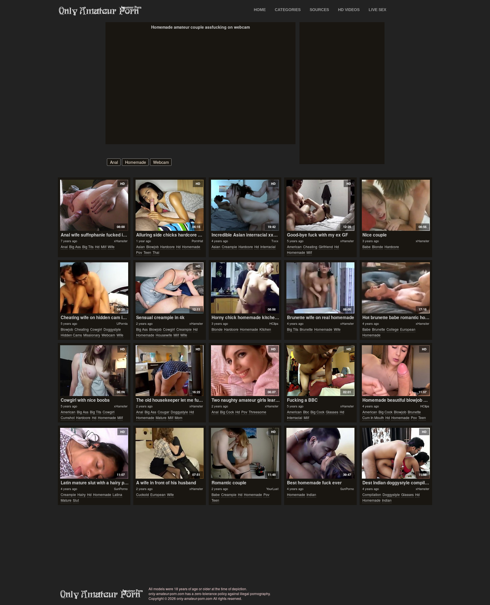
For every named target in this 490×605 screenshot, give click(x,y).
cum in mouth (373, 417)
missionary (91, 334)
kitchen (265, 329)
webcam (161, 162)
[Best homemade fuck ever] (320, 453)
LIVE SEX (377, 9)
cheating (310, 246)
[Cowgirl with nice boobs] (94, 370)
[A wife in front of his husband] (169, 453)
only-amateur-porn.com (100, 594)
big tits (88, 246)
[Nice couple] (396, 205)
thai (156, 252)
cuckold (142, 494)
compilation (371, 494)
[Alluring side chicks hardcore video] (169, 205)
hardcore (167, 246)
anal (114, 162)
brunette (306, 329)
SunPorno (121, 488)
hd (97, 246)
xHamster (121, 240)
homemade (135, 162)
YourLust (272, 488)
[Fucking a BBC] (320, 370)
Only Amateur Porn (98, 11)
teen (147, 252)
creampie (229, 246)
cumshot (68, 417)
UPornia (122, 323)
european (407, 329)
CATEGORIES (288, 9)
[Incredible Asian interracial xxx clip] (245, 205)
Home (260, 9)
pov (139, 252)
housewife (164, 334)
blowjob (152, 246)
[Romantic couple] (245, 453)
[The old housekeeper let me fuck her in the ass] (169, 370)
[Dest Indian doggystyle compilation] (396, 453)
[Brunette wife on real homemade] (320, 287)
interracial (268, 246)
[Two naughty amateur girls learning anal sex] (245, 370)
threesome (257, 411)
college (392, 329)
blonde (377, 246)
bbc (306, 411)
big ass (75, 246)
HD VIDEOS (349, 9)
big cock (227, 411)
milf (103, 246)
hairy (81, 494)
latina (117, 494)
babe (366, 246)
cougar (163, 411)
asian (140, 246)
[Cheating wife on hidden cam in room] (94, 287)
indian (311, 494)
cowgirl (96, 329)
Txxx (274, 240)
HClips (273, 323)
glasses (332, 411)
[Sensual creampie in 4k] (169, 287)
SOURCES (319, 9)
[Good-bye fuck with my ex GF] (320, 205)
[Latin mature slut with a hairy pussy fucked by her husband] (94, 453)
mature (161, 417)
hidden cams (71, 334)
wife (111, 246)
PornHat (197, 240)
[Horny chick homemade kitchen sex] (245, 287)
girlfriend (326, 246)
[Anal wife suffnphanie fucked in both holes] (94, 205)
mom (178, 417)
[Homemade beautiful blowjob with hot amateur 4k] (396, 370)
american (294, 246)
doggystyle (112, 329)
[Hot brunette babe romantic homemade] (396, 287)
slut (76, 500)
